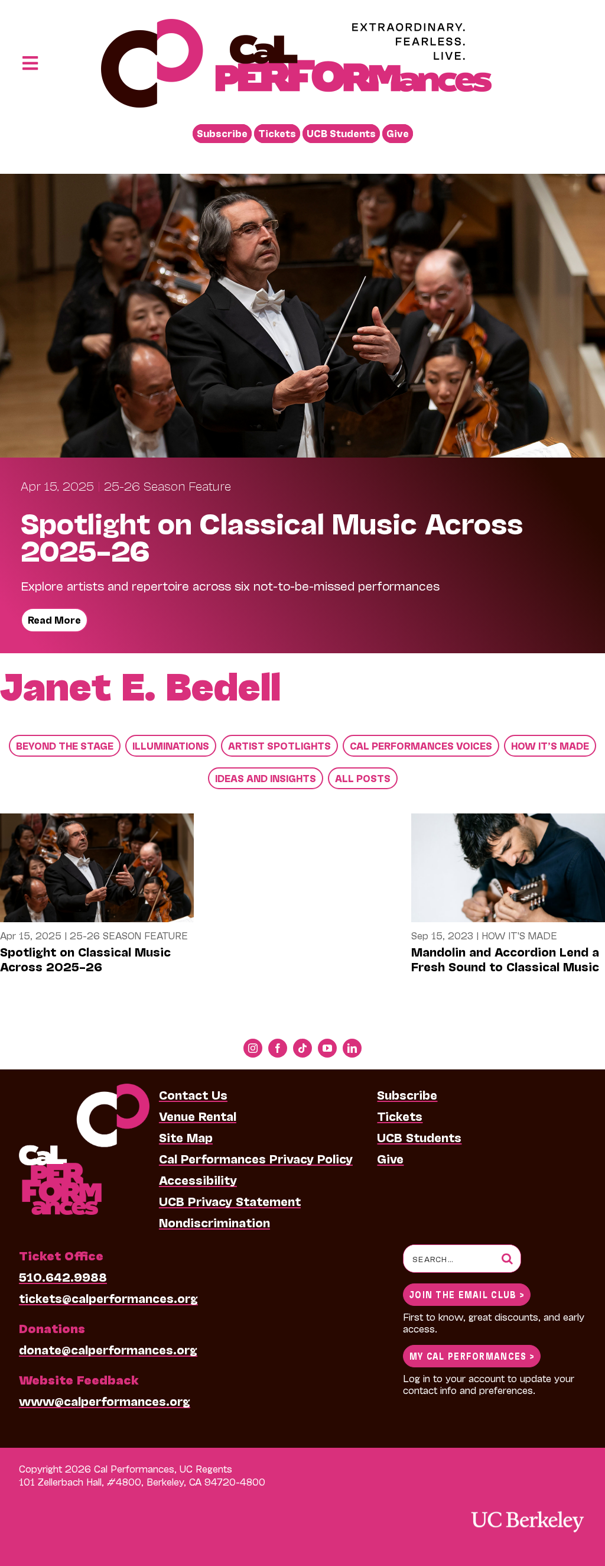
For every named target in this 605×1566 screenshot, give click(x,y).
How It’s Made (550, 745)
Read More (54, 619)
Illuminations (170, 745)
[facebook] (277, 1048)
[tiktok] (302, 1048)
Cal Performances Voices (421, 745)
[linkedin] (352, 1048)
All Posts (363, 777)
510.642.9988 (63, 1276)
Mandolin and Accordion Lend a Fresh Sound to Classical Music (505, 958)
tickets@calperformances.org (108, 1298)
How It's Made (519, 935)
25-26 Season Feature (167, 485)
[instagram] (252, 1048)
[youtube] (327, 1048)
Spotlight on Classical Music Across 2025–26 (85, 958)
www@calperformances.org (104, 1400)
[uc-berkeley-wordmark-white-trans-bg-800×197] (527, 1510)
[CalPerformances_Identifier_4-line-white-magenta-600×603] (84, 1089)
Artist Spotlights (279, 745)
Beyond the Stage (64, 745)
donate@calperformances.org (108, 1349)
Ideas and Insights (265, 777)
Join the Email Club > (466, 1293)
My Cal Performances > (471, 1355)
